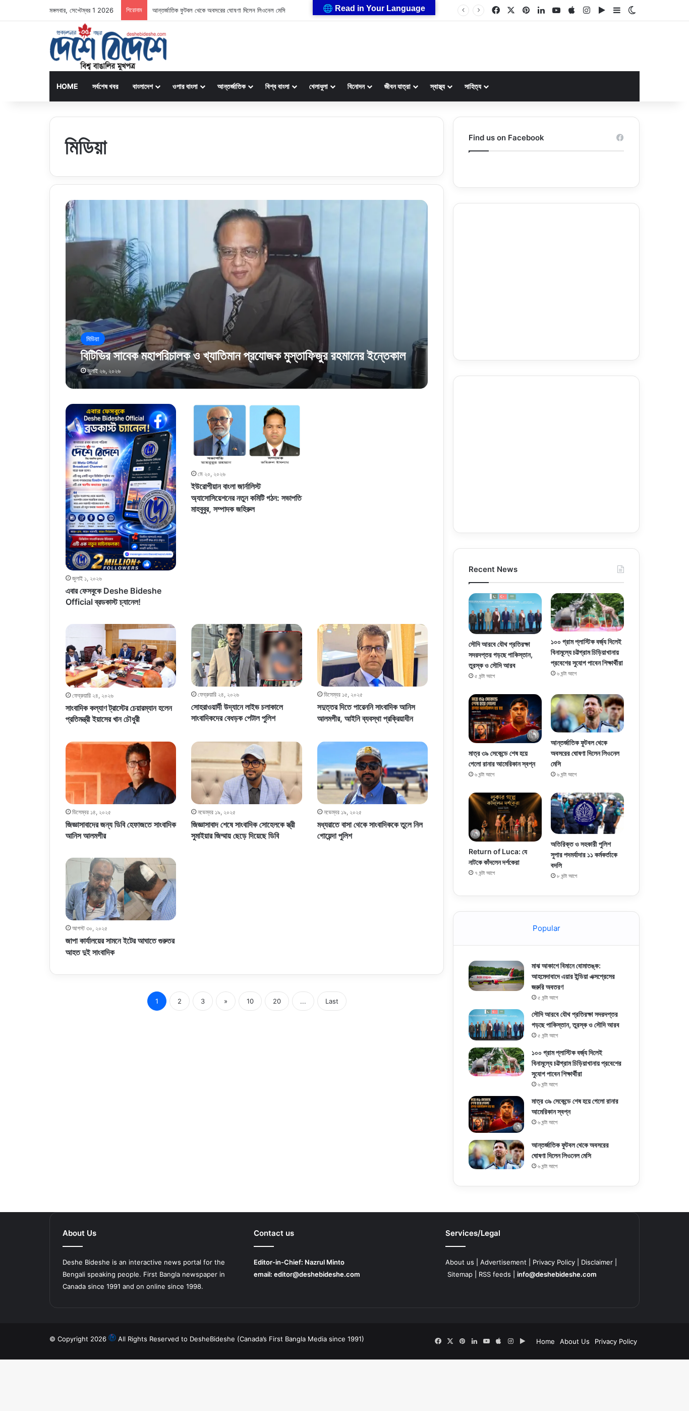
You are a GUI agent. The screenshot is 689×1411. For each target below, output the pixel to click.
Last (331, 1001)
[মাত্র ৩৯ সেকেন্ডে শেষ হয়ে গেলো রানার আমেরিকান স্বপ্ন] (505, 718)
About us (459, 1262)
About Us (575, 1341)
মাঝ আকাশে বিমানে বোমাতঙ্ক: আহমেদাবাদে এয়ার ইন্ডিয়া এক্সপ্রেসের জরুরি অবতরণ (573, 976)
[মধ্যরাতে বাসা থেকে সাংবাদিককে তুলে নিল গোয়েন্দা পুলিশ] (372, 773)
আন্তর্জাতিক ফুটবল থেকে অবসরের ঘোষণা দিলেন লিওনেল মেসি (218, 10)
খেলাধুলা (318, 86)
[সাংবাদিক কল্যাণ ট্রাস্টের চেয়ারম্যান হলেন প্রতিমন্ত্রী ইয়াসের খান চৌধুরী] (121, 655)
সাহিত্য (473, 86)
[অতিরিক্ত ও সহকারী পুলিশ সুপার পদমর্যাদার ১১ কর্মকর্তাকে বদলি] (587, 813)
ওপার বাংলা (185, 86)
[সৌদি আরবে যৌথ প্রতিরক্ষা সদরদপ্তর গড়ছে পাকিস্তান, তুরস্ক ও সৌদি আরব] (505, 613)
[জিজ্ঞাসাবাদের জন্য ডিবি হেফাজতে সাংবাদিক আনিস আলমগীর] (121, 773)
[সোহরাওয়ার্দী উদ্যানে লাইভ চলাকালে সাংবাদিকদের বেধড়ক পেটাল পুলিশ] (246, 655)
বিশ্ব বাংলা (277, 86)
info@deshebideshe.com (557, 1274)
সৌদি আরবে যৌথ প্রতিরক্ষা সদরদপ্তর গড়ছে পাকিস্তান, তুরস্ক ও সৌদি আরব (501, 654)
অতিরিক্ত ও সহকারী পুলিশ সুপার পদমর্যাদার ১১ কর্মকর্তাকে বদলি (584, 854)
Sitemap (460, 1274)
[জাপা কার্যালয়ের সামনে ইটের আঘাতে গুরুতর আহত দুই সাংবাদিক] (121, 889)
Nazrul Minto (324, 1262)
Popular (546, 928)
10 (250, 1001)
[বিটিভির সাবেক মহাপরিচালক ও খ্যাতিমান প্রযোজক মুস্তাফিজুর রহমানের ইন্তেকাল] (247, 294)
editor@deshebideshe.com (317, 1274)
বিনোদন (356, 86)
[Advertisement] (546, 282)
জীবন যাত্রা (397, 86)
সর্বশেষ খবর (105, 86)
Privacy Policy (554, 1262)
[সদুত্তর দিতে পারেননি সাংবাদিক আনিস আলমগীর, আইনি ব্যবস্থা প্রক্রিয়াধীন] (372, 655)
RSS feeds (495, 1274)
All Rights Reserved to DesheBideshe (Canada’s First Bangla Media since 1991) (241, 1339)
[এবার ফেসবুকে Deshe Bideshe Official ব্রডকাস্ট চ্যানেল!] (121, 487)
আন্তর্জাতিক (231, 86)
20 (277, 1001)
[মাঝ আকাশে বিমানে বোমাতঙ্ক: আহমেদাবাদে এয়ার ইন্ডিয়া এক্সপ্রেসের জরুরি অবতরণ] (496, 976)
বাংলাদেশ (143, 86)
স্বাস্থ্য (437, 86)
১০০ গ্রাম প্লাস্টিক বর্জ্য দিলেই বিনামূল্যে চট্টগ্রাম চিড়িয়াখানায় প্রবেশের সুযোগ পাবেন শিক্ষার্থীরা (587, 652)
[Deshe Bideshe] (108, 47)
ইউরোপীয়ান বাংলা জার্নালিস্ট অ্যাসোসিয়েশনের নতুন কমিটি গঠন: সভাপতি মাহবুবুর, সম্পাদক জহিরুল (246, 497)
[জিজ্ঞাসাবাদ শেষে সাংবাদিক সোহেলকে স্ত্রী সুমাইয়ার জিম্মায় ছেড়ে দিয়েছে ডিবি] (246, 773)
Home (67, 86)
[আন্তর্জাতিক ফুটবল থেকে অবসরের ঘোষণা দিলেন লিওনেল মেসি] (587, 713)
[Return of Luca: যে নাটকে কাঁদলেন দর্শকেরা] (505, 817)
